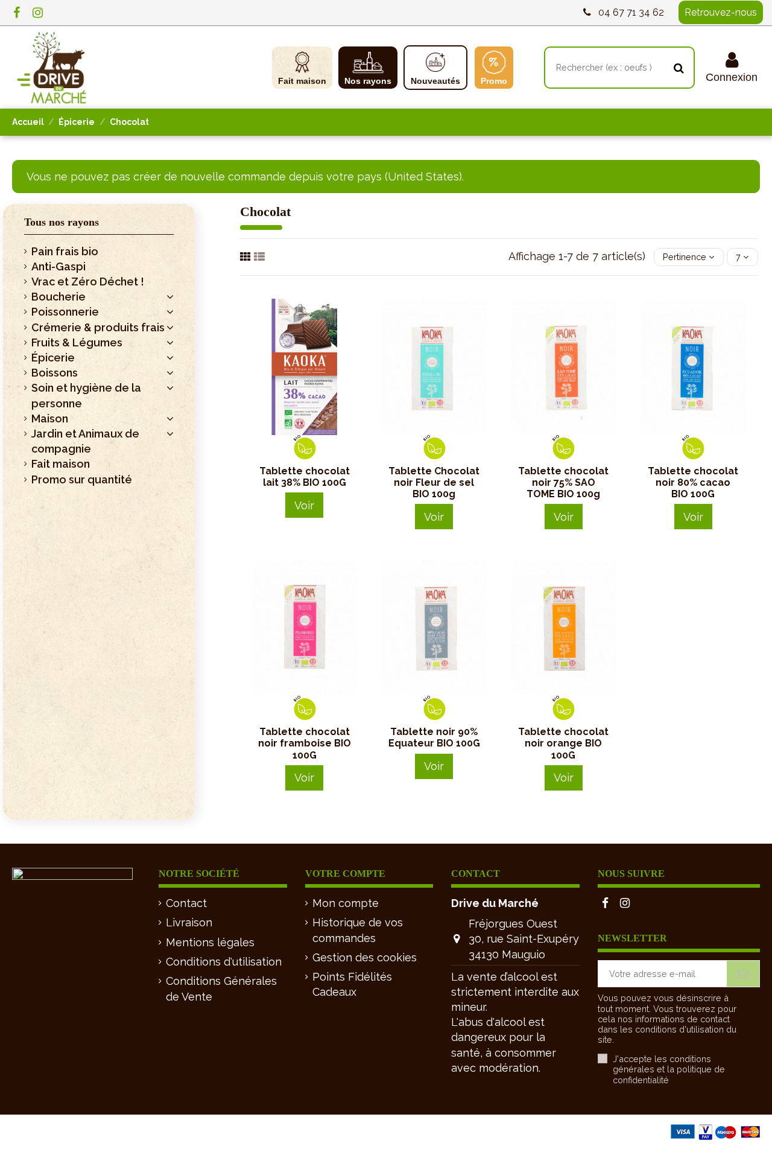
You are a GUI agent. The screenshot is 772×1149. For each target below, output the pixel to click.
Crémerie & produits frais (98, 327)
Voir (304, 505)
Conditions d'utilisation (224, 961)
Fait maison (60, 463)
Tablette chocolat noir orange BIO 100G (563, 743)
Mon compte (345, 903)
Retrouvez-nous (721, 12)
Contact (186, 903)
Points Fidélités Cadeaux (352, 984)
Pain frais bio (64, 251)
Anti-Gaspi (58, 266)
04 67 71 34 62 (631, 12)
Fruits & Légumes (76, 342)
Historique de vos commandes (357, 930)
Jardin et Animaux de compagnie (85, 441)
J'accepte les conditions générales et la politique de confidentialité (669, 1069)
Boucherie (58, 296)
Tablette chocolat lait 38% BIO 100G (304, 476)
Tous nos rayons (61, 222)
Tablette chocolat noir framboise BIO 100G (304, 743)
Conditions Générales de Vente (221, 988)
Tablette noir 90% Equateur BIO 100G (434, 737)
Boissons (54, 372)
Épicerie (53, 357)
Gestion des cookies (364, 957)
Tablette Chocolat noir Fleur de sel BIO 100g (433, 482)
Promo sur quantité (81, 479)
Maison (49, 418)
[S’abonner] (743, 974)
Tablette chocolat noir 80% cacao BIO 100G (693, 482)
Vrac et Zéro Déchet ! (87, 281)
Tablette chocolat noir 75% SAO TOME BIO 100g (563, 482)
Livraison (189, 922)
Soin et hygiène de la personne (86, 395)
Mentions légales (210, 942)
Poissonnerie (65, 311)
